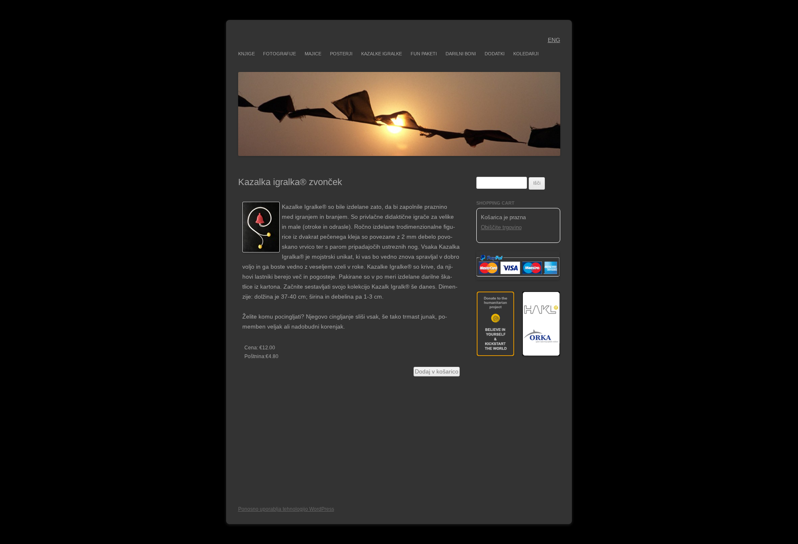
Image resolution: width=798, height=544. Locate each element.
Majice (313, 53)
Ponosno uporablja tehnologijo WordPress (286, 509)
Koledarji (526, 53)
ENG (554, 40)
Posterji (341, 53)
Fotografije (279, 53)
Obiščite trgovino (501, 227)
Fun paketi (424, 53)
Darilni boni (461, 53)
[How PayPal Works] (517, 278)
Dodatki (495, 53)
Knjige (246, 53)
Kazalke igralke (381, 53)
